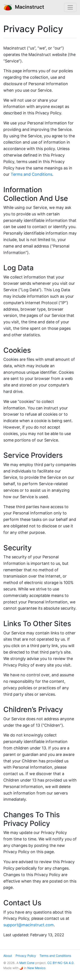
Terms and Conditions (31, 174)
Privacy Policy (26, 955)
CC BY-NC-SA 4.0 (60, 963)
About (7, 955)
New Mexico (36, 968)
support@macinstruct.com (28, 924)
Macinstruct (28, 7)
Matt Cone (26, 963)
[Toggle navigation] (70, 7)
